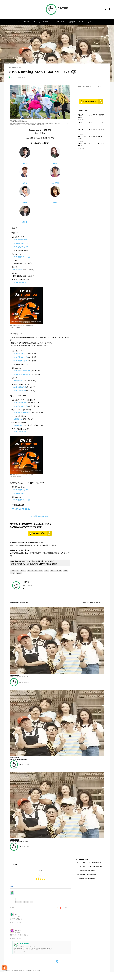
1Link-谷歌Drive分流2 (20, 243)
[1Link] (10, 77)
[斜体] (18, 902)
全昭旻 (46, 570)
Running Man (32, 570)
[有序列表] (23, 902)
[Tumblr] (96, 91)
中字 (40, 570)
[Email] (92, 91)
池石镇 (12, 573)
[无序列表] (25, 902)
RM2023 (22, 570)
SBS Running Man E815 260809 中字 (91, 863)
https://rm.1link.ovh (27, 585)
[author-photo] (14, 682)
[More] (100, 91)
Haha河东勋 (14, 570)
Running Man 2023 (15, 67)
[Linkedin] (88, 91)
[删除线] (21, 902)
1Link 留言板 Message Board (87, 870)
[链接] (28, 902)
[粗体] (16, 902)
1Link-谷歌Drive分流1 (20, 240)
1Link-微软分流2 (22, 374)
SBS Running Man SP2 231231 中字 (19, 677)
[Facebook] (101, 9)
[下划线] (19, 902)
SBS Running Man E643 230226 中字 (20, 602)
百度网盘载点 (17, 381)
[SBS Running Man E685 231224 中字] (57, 723)
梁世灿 (65, 570)
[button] (110, 9)
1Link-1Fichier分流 (19, 282)
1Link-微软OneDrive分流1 (22, 412)
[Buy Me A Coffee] (105, 9)
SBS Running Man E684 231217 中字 (19, 841)
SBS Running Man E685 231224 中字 (19, 759)
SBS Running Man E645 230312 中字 (93, 602)
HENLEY (27, 946)
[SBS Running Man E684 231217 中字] (57, 805)
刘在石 (53, 570)
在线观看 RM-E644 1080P (40, 516)
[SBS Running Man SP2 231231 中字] (57, 640)
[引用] (27, 902)
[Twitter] (84, 91)
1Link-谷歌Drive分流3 (20, 247)
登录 (11, 887)
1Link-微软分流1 (22, 257)
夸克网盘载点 (17, 269)
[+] (31, 901)
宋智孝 (59, 570)
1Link (14, 77)
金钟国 (19, 573)
